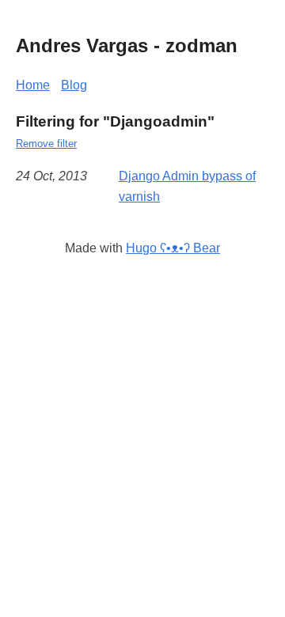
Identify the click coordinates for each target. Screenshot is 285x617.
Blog (74, 85)
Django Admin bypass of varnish (187, 186)
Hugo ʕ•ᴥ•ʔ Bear (173, 248)
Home (33, 85)
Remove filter (46, 144)
